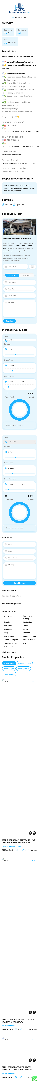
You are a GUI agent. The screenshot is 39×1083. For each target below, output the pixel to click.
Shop (6, 633)
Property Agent (9, 674)
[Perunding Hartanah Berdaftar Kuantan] (19, 8)
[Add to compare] (34, 833)
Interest (7, 344)
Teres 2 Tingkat (29, 640)
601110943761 (20, 17)
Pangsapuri (8, 629)
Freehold (8, 205)
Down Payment (10, 376)
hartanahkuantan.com (11, 155)
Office (25, 626)
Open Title (20, 205)
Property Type (9, 669)
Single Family (9, 636)
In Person (12, 275)
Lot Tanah (8, 626)
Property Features (24, 663)
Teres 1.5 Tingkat (11, 640)
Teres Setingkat (10, 643)
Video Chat (26, 275)
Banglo (7, 622)
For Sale (6, 681)
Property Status (23, 669)
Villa (24, 643)
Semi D (25, 629)
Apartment (8, 616)
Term (6, 336)
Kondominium (28, 622)
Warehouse (8, 647)
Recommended (9, 663)
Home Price (8, 360)
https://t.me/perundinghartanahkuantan (19, 163)
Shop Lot (26, 633)
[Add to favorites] (30, 833)
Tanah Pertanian (29, 636)
